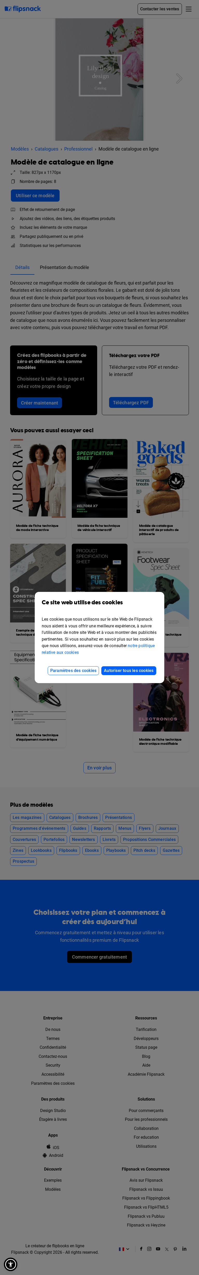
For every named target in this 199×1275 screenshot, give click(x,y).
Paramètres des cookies (73, 670)
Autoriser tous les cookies (128, 670)
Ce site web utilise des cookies (82, 602)
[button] (10, 1264)
